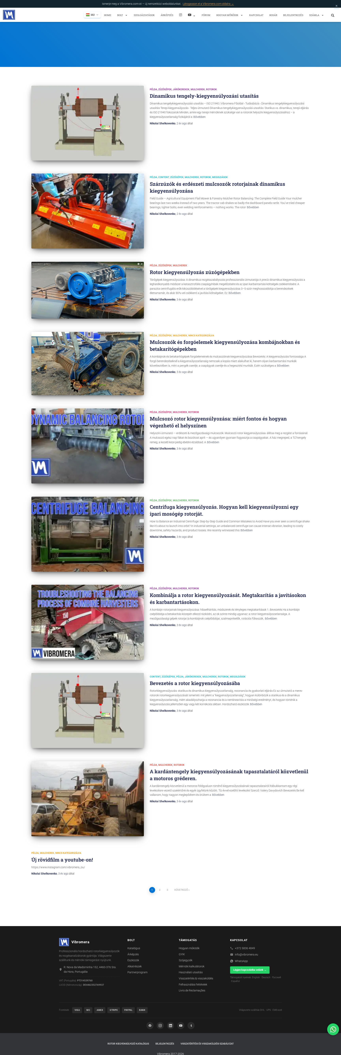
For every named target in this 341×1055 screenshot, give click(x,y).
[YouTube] (180, 1025)
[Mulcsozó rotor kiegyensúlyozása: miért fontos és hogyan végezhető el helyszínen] (87, 445)
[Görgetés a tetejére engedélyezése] (333, 1047)
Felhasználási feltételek (193, 984)
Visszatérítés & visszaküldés (196, 978)
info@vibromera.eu (246, 954)
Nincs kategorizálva (201, 335)
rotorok (211, 89)
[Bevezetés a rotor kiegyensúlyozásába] (87, 710)
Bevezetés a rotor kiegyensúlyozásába (195, 683)
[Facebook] (150, 1025)
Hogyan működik (227, 15)
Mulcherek (198, 89)
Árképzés (167, 15)
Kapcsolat (256, 15)
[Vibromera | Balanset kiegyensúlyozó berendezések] (9, 15)
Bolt (120, 15)
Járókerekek (181, 89)
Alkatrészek (134, 966)
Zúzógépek (165, 89)
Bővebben (199, 116)
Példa (153, 89)
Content (163, 177)
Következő (181, 890)
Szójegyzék (185, 960)
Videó (192, 15)
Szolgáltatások (144, 15)
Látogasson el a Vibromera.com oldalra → (208, 3)
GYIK (182, 954)
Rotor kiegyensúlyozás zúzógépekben (195, 272)
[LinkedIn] (170, 1025)
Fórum (206, 15)
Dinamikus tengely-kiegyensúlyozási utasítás (204, 96)
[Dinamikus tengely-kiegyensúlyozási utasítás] (87, 123)
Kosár (273, 15)
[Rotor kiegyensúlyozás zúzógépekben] (87, 290)
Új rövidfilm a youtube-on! (62, 859)
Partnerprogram (137, 972)
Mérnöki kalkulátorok (191, 966)
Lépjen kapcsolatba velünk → (249, 969)
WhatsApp (241, 961)
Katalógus (133, 948)
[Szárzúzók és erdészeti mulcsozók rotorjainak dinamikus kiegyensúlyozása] (87, 211)
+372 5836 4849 (245, 948)
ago (182, 123)
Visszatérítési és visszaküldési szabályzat (207, 1043)
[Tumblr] (191, 1025)
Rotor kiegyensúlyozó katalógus (128, 1043)
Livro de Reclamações (192, 990)
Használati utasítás (191, 972)
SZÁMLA (314, 15)
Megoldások (220, 177)
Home (107, 15)
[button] (126, 15)
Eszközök (133, 960)
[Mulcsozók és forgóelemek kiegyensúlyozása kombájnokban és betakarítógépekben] (87, 363)
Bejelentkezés (293, 15)
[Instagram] (180, 15)
